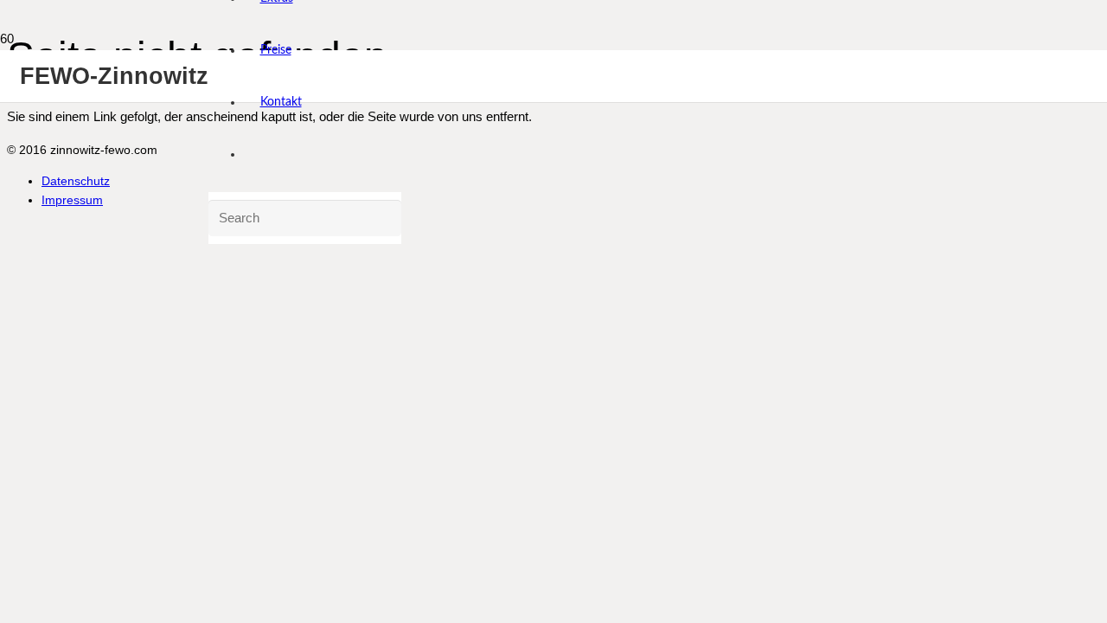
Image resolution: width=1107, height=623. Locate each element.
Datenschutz (76, 181)
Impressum (72, 200)
